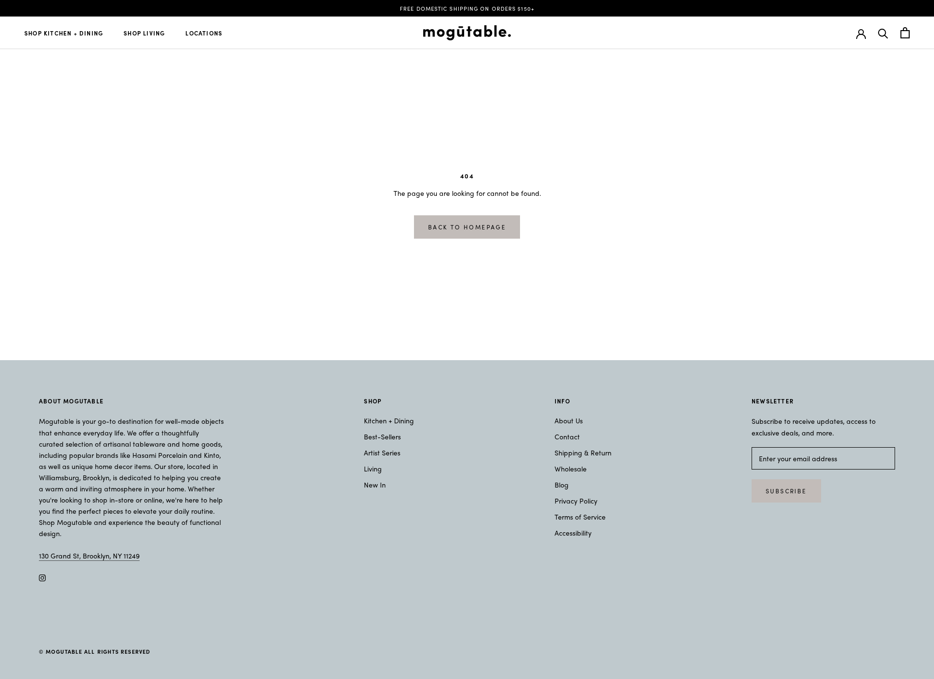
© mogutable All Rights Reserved (94, 651)
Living (373, 468)
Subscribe (786, 491)
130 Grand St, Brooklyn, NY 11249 (89, 555)
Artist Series (382, 452)
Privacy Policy (576, 500)
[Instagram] (42, 576)
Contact (567, 436)
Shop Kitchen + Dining (63, 33)
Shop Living (144, 33)
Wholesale (571, 468)
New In (375, 484)
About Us (569, 420)
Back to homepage (467, 227)
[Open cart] (905, 32)
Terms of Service (580, 517)
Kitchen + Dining (389, 420)
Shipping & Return (583, 452)
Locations (203, 33)
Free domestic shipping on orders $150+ (467, 8)
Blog (562, 484)
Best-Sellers (382, 436)
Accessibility (573, 533)
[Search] (883, 33)
